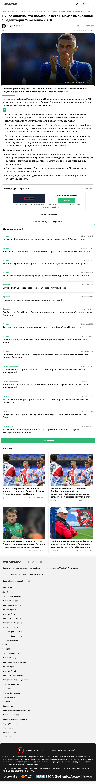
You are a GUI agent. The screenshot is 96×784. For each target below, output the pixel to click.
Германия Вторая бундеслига (15, 662)
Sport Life (6, 702)
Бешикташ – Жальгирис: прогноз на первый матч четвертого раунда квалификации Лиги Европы (45, 401)
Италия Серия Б (9, 667)
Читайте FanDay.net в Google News (48, 222)
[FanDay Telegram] (33, 562)
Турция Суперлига (10, 640)
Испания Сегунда (9, 658)
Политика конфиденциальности (16, 710)
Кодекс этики (8, 728)
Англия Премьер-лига (11, 596)
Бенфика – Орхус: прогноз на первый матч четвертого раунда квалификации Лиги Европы (44, 415)
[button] (77, 4)
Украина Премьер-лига (12, 632)
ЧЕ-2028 (6, 645)
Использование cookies (12, 715)
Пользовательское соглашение (15, 719)
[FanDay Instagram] (37, 562)
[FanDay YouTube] (41, 562)
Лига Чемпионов (9, 588)
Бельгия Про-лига (10, 627)
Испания (6, 285)
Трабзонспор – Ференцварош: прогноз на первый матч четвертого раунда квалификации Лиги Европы (41, 431)
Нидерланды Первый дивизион (15, 680)
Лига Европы (8, 396)
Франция (6, 297)
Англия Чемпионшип (11, 653)
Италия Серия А (9, 610)
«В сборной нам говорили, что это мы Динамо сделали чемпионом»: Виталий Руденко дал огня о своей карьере (24, 544)
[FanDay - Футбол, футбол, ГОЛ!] (11, 4)
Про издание (7, 706)
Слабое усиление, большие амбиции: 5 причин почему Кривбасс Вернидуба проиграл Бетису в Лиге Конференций (71, 544)
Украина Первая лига (11, 684)
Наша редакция (9, 732)
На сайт (67, 200)
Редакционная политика (13, 724)
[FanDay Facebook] (29, 562)
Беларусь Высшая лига (12, 636)
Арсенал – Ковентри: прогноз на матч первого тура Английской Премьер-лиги (43, 327)
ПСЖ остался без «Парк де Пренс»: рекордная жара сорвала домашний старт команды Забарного (47, 313)
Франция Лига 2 (9, 671)
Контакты (6, 737)
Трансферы (7, 689)
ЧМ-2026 (6, 649)
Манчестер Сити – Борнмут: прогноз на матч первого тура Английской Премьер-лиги (46, 251)
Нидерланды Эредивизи (12, 623)
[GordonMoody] (27, 777)
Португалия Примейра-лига (14, 618)
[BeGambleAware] (67, 776)
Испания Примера (10, 601)
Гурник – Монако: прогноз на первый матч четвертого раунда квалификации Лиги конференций (44, 371)
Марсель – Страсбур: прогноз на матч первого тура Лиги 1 (32, 300)
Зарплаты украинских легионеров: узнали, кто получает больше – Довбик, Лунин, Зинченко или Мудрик (24, 491)
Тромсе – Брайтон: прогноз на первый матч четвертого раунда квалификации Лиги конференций (45, 386)
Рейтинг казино (9, 697)
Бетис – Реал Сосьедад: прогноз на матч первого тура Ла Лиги (34, 288)
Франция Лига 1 (9, 614)
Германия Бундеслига (11, 605)
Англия (4, 30)
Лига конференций (10, 366)
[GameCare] (86, 777)
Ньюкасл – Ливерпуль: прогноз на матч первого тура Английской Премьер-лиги (44, 239)
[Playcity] (10, 777)
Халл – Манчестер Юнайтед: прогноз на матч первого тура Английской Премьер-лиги (46, 275)
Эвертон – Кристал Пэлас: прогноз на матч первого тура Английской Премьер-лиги (45, 263)
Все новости (48, 441)
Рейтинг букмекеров (48, 214)
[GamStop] (45, 777)
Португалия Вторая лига (12, 675)
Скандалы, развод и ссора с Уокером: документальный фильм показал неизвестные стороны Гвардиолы (46, 355)
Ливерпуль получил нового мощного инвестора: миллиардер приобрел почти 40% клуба (45, 340)
